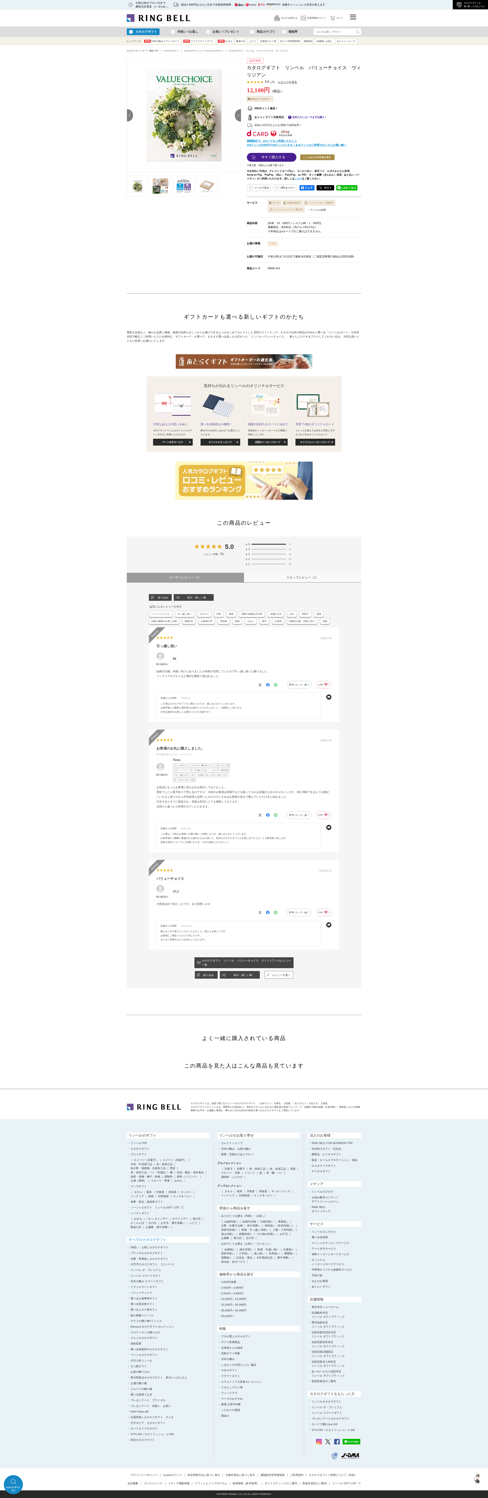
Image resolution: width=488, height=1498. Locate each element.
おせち (225, 41)
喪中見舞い (254, 1225)
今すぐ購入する (273, 157)
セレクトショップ (346, 41)
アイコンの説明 (318, 210)
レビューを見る (287, 82)
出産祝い (288, 1249)
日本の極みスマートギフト (162, 41)
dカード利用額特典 (290, 41)
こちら (298, 178)
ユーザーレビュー (185, 577)
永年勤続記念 (265, 1257)
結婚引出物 (249, 1221)
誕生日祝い (246, 1249)
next (238, 115)
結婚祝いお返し (325, 41)
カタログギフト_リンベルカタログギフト (204, 51)
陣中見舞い (284, 1257)
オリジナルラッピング (220, 442)
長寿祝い (274, 1253)
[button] (477, 1479)
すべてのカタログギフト (148, 1240)
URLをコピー (288, 187)
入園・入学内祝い (283, 1229)
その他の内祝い (266, 1233)
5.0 (229, 546)
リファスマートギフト (199, 41)
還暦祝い (289, 1253)
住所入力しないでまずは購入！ (309, 117)
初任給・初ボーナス (233, 1261)
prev (130, 115)
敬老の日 (241, 41)
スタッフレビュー (302, 577)
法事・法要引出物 (232, 1225)
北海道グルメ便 (268, 41)
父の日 (250, 1237)
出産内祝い (267, 1221)
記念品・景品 (244, 1257)
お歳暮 (225, 1237)
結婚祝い (230, 1249)
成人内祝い (228, 1233)
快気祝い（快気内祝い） (280, 1225)
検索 (357, 31)
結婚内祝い (231, 1221)
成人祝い (259, 1253)
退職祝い (226, 1257)
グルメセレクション (229, 1163)
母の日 (238, 1237)
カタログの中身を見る (319, 157)
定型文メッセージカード (268, 442)
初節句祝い (228, 1253)
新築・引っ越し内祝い (255, 1229)
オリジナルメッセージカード (315, 442)
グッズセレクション (229, 1185)
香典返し (283, 1221)
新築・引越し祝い (268, 1249)
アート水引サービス (172, 442)
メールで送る (261, 187)
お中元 (284, 1233)
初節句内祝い (229, 1229)
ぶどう (252, 41)
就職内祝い (245, 1233)
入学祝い (244, 1253)
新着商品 (308, 41)
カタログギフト (171, 51)
